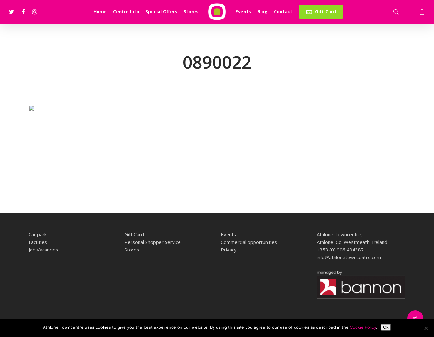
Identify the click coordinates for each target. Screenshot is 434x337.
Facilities (38, 242)
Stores (132, 249)
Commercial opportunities (249, 242)
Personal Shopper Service (153, 242)
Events (228, 234)
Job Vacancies (43, 249)
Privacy (229, 249)
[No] (426, 328)
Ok (386, 327)
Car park (38, 234)
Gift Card (134, 234)
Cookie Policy (363, 327)
